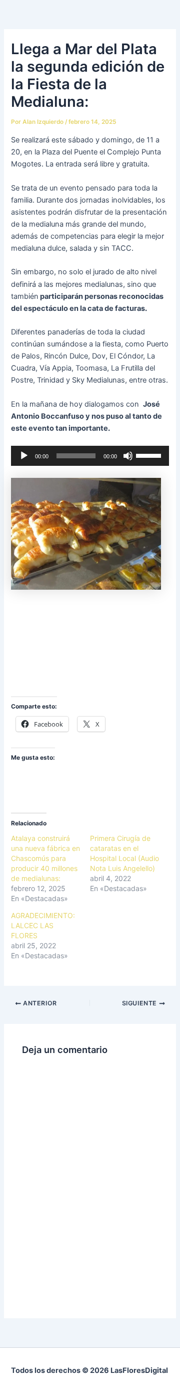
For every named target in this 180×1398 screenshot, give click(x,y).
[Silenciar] (128, 456)
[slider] (150, 455)
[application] (89, 456)
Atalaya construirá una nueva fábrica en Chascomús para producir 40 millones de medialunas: (45, 858)
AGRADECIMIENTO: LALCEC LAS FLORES (43, 925)
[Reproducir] (24, 456)
